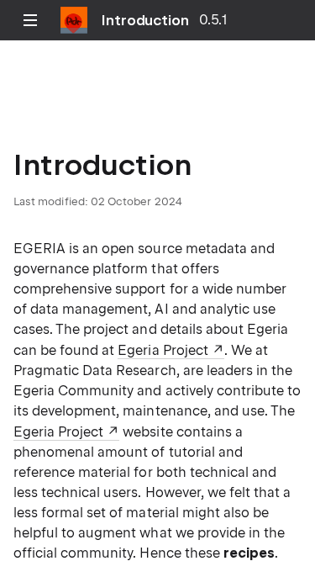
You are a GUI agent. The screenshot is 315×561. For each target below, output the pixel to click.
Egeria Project (162, 350)
